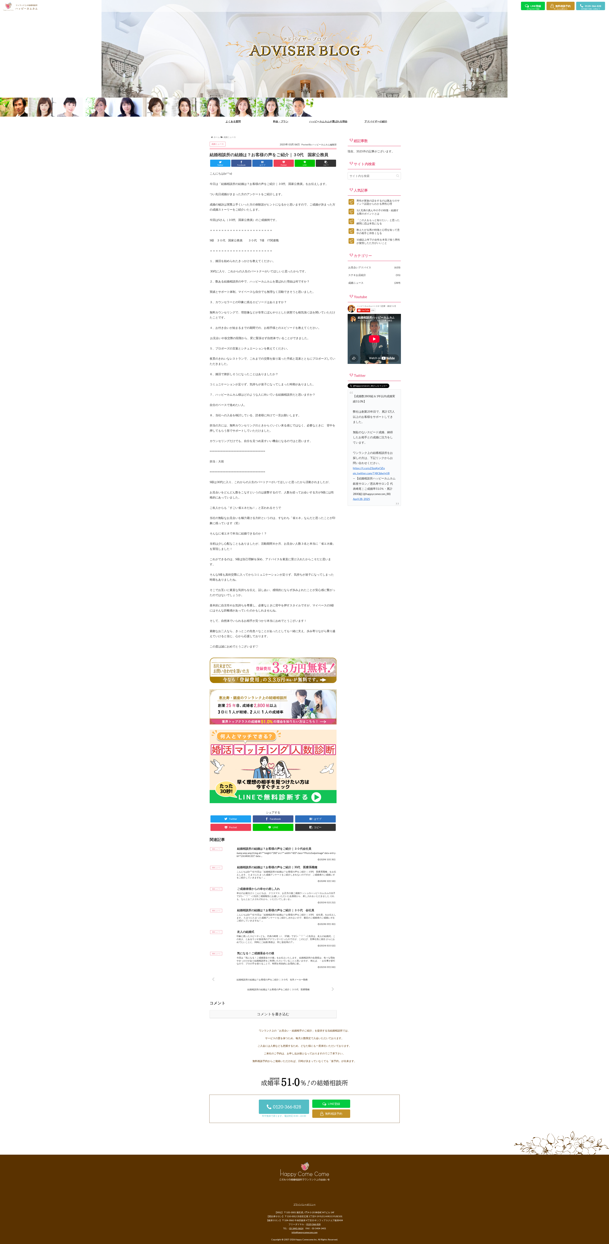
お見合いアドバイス (373, 267)
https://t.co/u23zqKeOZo (369, 468)
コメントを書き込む (273, 1014)
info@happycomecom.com (305, 1232)
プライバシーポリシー (304, 1204)
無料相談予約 (562, 7)
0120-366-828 (591, 7)
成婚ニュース (217, 144)
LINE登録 (534, 7)
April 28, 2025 (361, 499)
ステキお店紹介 (373, 274)
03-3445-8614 (296, 1228)
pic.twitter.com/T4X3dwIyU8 (371, 473)
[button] (397, 176)
